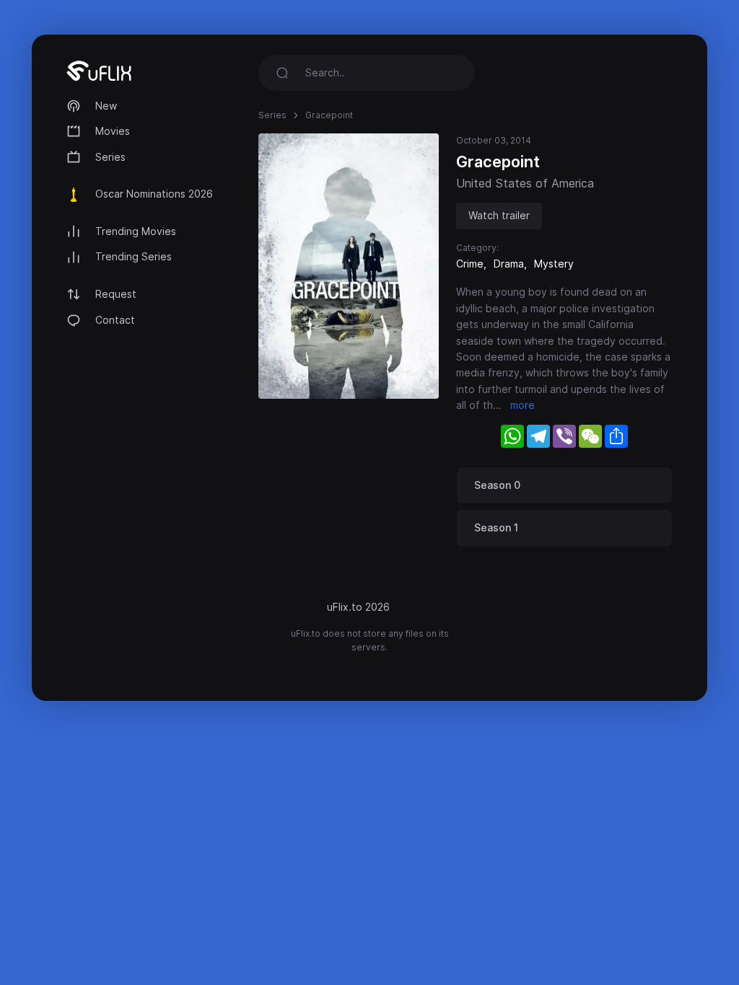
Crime (470, 263)
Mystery (554, 263)
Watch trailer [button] (499, 215)
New (106, 106)
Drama (509, 263)
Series (110, 157)
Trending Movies (135, 231)
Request (115, 294)
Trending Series (133, 256)
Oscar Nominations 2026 (154, 193)
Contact (115, 320)
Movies (112, 131)
